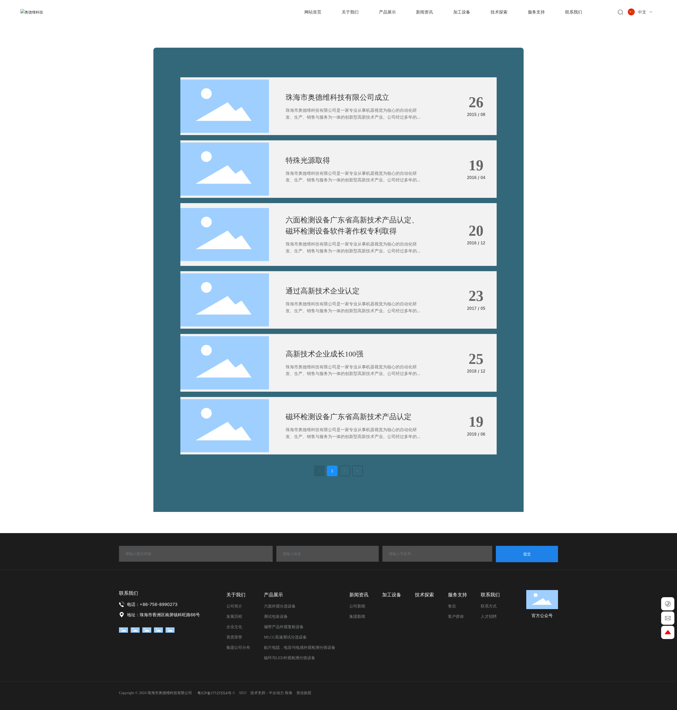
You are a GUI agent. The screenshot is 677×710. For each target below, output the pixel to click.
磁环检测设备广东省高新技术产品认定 (348, 417)
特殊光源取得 (308, 160)
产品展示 (273, 594)
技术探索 (424, 594)
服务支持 (457, 594)
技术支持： (259, 693)
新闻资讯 (358, 594)
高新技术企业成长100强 (324, 354)
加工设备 (391, 594)
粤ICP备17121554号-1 (216, 693)
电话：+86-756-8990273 (152, 604)
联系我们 (490, 594)
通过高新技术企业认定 (323, 291)
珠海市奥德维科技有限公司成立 (337, 97)
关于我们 (235, 594)
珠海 (288, 693)
